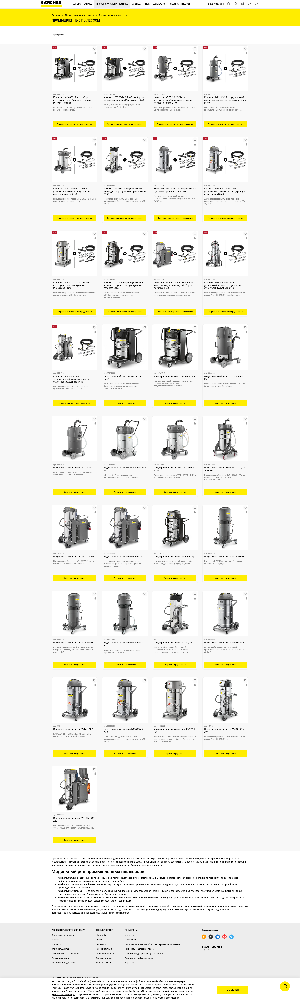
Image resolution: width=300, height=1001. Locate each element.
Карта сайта (130, 962)
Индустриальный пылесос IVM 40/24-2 (224, 642)
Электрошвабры (104, 962)
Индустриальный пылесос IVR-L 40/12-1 (73, 467)
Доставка (56, 944)
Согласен (233, 989)
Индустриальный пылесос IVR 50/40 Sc (224, 556)
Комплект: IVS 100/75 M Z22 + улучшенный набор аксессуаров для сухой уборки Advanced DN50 (72, 379)
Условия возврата (60, 958)
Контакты (129, 935)
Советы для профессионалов (139, 958)
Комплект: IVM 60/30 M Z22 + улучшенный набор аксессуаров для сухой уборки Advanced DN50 (223, 285)
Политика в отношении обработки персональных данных (152, 944)
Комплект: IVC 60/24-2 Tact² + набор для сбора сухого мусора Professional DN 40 (124, 98)
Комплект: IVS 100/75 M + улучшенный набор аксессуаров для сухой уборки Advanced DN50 (173, 285)
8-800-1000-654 (212, 946)
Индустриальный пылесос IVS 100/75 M (124, 556)
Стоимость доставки (61, 949)
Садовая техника (104, 958)
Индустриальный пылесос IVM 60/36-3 (174, 642)
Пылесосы (101, 944)
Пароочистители (104, 949)
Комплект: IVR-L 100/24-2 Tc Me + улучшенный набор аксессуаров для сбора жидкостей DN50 (72, 191)
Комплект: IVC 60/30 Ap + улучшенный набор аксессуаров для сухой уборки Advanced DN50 (123, 285)
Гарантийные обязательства (65, 953)
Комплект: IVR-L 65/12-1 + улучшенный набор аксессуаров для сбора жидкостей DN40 (225, 100)
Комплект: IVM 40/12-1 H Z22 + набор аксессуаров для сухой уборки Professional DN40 (72, 285)
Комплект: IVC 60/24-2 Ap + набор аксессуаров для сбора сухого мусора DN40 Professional (72, 100)
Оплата (55, 939)
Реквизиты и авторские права (139, 949)
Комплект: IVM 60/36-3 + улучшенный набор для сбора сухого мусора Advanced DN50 (125, 191)
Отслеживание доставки (63, 962)
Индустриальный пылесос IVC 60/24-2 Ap (175, 376)
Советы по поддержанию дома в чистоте (144, 953)
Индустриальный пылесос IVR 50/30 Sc (73, 642)
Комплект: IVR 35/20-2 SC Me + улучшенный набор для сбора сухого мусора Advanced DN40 (173, 100)
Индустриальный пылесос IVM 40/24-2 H (74, 729)
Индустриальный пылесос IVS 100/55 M (73, 556)
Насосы (99, 939)
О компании (131, 939)
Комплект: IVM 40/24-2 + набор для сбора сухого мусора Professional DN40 (175, 190)
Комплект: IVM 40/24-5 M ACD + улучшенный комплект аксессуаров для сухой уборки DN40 (224, 191)
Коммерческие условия (63, 935)
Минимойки (102, 935)
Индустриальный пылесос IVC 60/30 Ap (174, 556)
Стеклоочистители (105, 953)
